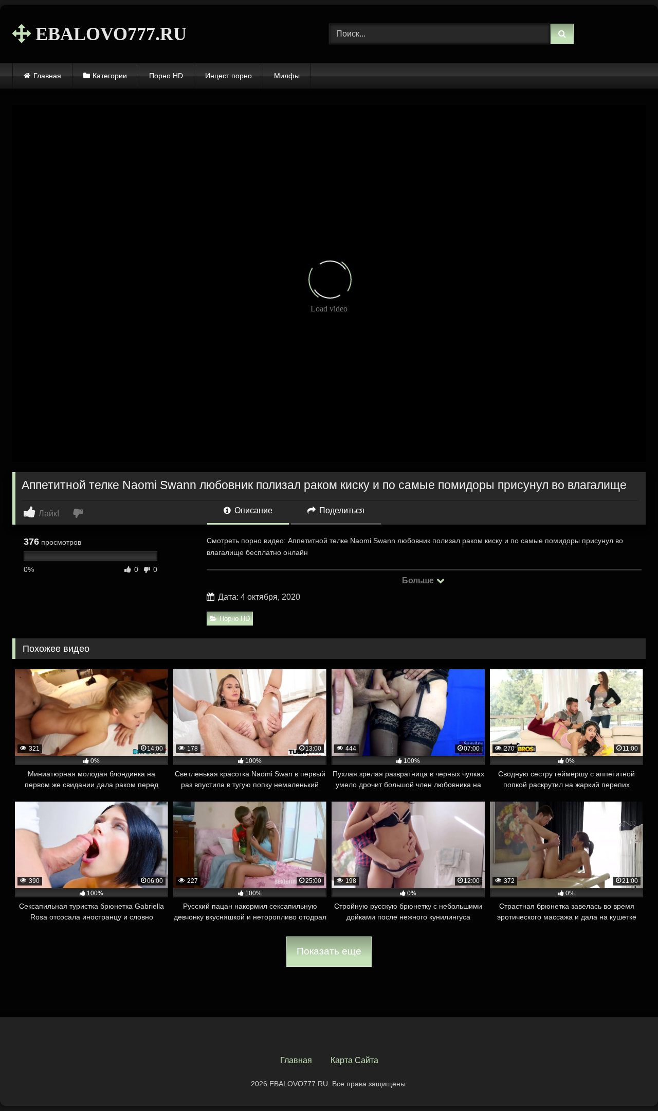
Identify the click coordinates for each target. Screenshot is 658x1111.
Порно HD (166, 76)
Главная (47, 76)
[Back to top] (626, 1080)
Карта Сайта (354, 1060)
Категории (110, 76)
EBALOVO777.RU (109, 34)
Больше (418, 580)
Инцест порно (228, 76)
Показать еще (329, 951)
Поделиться (340, 510)
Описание (252, 510)
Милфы (287, 76)
